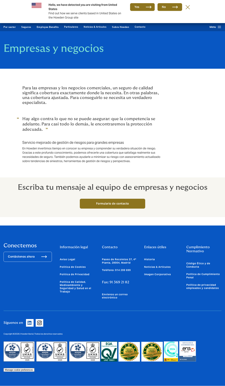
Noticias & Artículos (95, 26)
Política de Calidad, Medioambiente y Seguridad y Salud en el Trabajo (75, 286)
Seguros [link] (26, 27)
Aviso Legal (67, 259)
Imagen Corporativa (157, 274)
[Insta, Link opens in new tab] (39, 323)
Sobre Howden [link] (120, 27)
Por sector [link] (10, 27)
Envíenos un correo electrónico (115, 296)
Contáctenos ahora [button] (21, 256)
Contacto (140, 26)
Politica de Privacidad (74, 274)
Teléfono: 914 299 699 (116, 270)
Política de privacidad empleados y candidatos (202, 286)
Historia (149, 259)
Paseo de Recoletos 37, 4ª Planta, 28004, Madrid (119, 261)
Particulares (71, 26)
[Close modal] (187, 7)
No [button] (164, 7)
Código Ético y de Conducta (198, 265)
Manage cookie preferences (19, 370)
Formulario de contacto (112, 203)
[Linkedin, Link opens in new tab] (30, 323)
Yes (136, 7)
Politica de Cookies (73, 266)
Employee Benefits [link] (48, 27)
